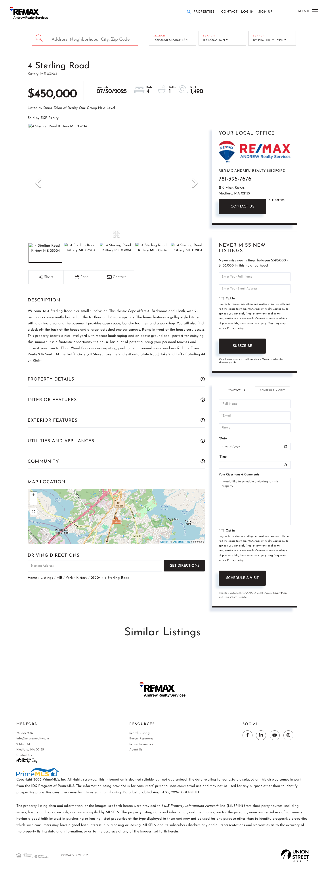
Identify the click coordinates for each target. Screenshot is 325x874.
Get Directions (184, 565)
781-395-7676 (235, 179)
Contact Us (242, 206)
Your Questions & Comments (239, 474)
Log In (247, 11)
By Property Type (268, 40)
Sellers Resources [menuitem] (141, 744)
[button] (40, 38)
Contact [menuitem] (229, 11)
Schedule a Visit (272, 390)
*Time (223, 457)
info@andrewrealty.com (32, 738)
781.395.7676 (24, 733)
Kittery (81, 578)
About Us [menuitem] (135, 749)
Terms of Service (231, 597)
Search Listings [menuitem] (140, 733)
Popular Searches (169, 40)
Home (32, 578)
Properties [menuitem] (204, 11)
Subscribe (242, 346)
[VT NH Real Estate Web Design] (295, 855)
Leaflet (164, 542)
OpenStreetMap (182, 542)
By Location (214, 40)
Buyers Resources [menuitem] (141, 738)
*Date (223, 438)
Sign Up (265, 11)
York (69, 578)
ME (59, 578)
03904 (96, 578)
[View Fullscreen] (33, 511)
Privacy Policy (235, 328)
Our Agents (276, 200)
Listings (46, 578)
